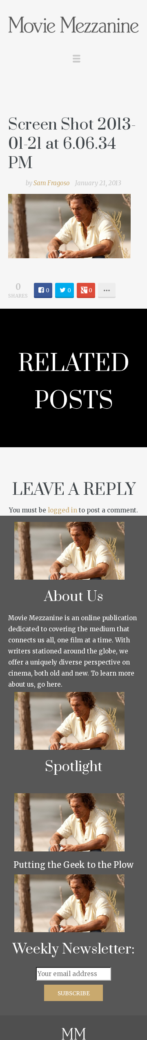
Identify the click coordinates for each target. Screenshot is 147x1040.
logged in (62, 510)
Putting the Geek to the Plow (73, 865)
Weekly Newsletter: (74, 949)
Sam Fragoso (51, 183)
